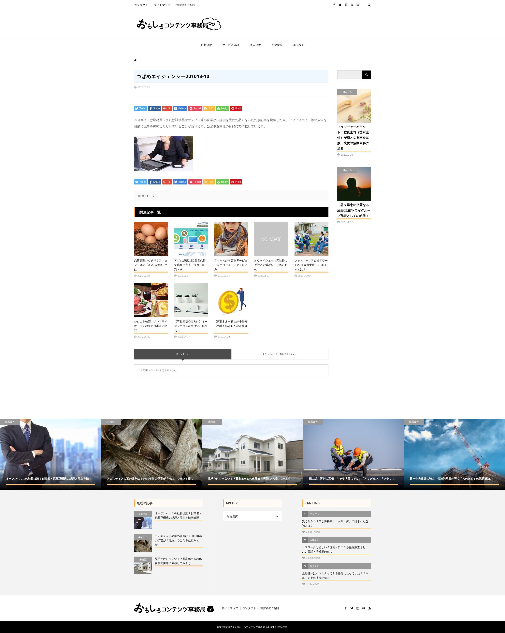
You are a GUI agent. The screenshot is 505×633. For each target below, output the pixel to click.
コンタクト (141, 5)
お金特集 (276, 44)
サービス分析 (231, 44)
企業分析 (206, 44)
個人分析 (255, 44)
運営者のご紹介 (186, 5)
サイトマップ (162, 5)
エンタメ (298, 44)
